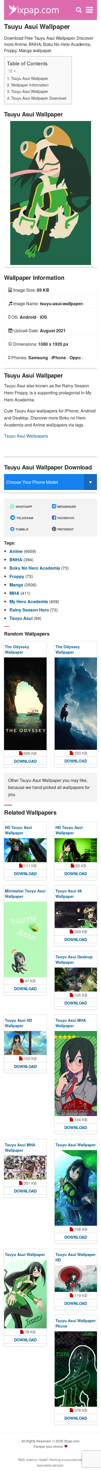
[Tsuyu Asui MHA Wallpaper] (76, 1073)
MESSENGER (66, 507)
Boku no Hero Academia (35, 568)
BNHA (16, 559)
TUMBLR (21, 529)
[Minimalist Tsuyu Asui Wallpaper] (25, 939)
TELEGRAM (24, 518)
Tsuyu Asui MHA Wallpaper (70, 1022)
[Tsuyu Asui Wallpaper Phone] (76, 1369)
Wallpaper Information (30, 85)
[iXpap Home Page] (33, 9)
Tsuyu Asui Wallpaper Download (38, 98)
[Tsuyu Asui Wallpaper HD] (76, 1278)
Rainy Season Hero (29, 610)
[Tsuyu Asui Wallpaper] (50, 192)
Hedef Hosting (50, 1459)
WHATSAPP (23, 507)
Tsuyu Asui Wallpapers (26, 436)
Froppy (17, 576)
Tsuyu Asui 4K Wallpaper (68, 893)
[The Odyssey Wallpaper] (25, 703)
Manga (16, 585)
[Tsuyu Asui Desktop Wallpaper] (76, 980)
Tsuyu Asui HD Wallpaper (18, 1022)
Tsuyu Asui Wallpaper (29, 78)
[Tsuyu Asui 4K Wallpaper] (76, 915)
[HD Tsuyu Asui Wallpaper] (25, 850)
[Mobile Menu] (89, 10)
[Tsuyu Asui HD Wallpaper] (25, 1043)
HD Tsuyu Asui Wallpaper (18, 830)
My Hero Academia (29, 601)
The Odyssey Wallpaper (17, 649)
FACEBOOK (65, 518)
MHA (14, 593)
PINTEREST (65, 529)
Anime (16, 551)
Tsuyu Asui (21, 618)
